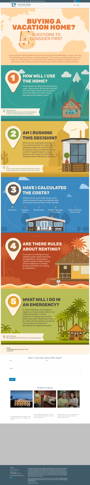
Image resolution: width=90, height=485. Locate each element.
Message (11, 368)
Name (10, 360)
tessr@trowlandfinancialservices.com (38, 1)
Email (47, 360)
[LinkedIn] (75, 1)
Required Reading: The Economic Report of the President (18, 411)
